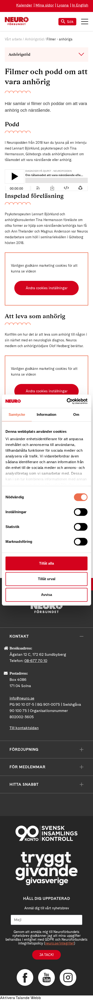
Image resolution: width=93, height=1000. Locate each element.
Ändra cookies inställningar (46, 288)
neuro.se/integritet (59, 943)
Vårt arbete (13, 39)
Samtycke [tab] (17, 414)
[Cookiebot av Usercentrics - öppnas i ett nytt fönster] (67, 401)
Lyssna (63, 5)
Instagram (68, 977)
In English (80, 5)
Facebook (25, 977)
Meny (84, 21)
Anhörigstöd (34, 39)
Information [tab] (46, 414)
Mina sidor (45, 5)
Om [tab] (76, 414)
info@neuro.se (22, 698)
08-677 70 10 (35, 660)
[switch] (81, 512)
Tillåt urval (46, 579)
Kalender (24, 5)
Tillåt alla (46, 563)
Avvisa (46, 595)
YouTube (46, 977)
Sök (70, 21)
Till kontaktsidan (24, 728)
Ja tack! (46, 955)
